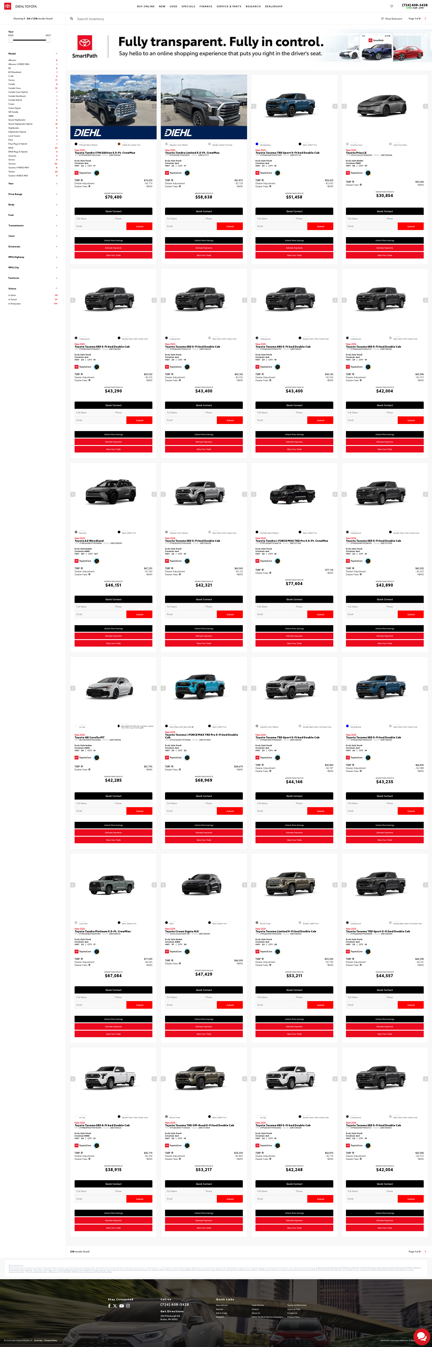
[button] (154, 106)
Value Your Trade (113, 255)
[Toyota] (7, 6)
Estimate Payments (113, 247)
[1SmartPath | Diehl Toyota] (249, 47)
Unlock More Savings (113, 240)
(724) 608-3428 (415, 4)
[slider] (10, 40)
